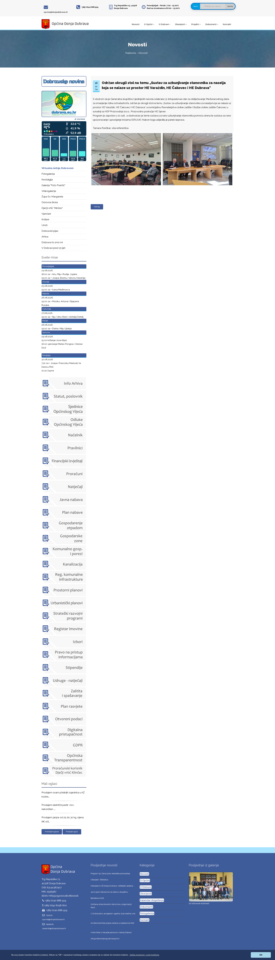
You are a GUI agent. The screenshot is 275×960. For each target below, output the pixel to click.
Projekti (195, 24)
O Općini (148, 24)
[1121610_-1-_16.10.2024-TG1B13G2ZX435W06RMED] (125, 133)
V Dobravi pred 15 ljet (53, 247)
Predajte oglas (72, 832)
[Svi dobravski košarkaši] (211, 886)
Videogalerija (49, 191)
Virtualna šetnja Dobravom (58, 168)
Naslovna (130, 52)
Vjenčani (46, 213)
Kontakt (227, 24)
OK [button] (260, 955)
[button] (144, 955)
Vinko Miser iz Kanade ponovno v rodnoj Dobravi (111, 932)
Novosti (136, 24)
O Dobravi (164, 24)
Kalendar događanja (152, 900)
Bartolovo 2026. (97, 898)
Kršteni (45, 219)
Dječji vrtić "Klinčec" (52, 208)
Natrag (97, 207)
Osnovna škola (50, 202)
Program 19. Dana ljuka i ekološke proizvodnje (110, 873)
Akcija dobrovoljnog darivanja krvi (105, 939)
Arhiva (45, 236)
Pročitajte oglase (52, 832)
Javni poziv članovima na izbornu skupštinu (109, 892)
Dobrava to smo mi (52, 242)
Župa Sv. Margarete (52, 196)
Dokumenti (211, 24)
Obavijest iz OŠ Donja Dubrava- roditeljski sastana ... (113, 886)
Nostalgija (47, 179)
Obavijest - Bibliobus (99, 880)
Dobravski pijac (50, 230)
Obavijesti (180, 24)
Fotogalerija (48, 173)
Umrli (44, 225)
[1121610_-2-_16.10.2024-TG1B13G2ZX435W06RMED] (197, 133)
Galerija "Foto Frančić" (53, 185)
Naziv (196, 6)
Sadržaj (230, 6)
